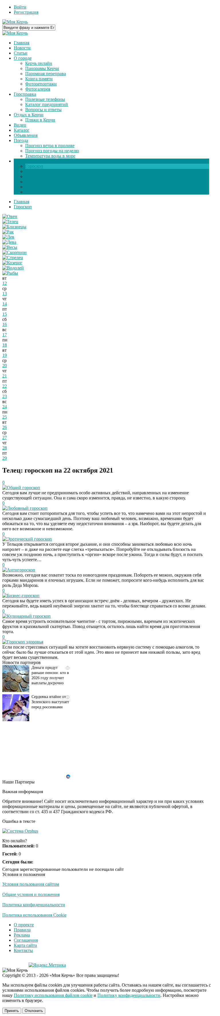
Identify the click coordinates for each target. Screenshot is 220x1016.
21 (4, 375)
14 (4, 303)
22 (4, 386)
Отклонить (34, 1011)
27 (4, 437)
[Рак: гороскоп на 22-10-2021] (8, 231)
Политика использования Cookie (34, 915)
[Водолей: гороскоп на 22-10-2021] (13, 267)
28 (4, 447)
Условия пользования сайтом (30, 884)
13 (4, 293)
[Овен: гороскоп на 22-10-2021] (9, 216)
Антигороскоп (21, 569)
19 (4, 355)
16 (4, 324)
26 (4, 427)
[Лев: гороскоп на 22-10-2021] (8, 237)
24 (4, 406)
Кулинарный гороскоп (29, 616)
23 (4, 396)
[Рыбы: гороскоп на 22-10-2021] (10, 273)
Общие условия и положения (31, 894)
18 (4, 345)
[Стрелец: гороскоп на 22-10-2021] (12, 257)
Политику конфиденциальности (128, 995)
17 (4, 334)
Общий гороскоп (23, 487)
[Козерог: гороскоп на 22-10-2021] (12, 262)
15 (4, 314)
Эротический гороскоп (29, 539)
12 (4, 283)
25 (4, 417)
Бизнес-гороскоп (23, 595)
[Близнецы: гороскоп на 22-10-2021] (14, 226)
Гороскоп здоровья (25, 641)
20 (4, 365)
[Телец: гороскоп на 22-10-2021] (10, 221)
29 (4, 458)
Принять (12, 1011)
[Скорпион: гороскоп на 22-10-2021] (14, 252)
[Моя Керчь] (15, 21)
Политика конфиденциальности (33, 904)
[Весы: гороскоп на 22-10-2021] (9, 247)
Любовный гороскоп (27, 508)
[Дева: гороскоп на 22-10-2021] (9, 242)
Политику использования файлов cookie (53, 995)
